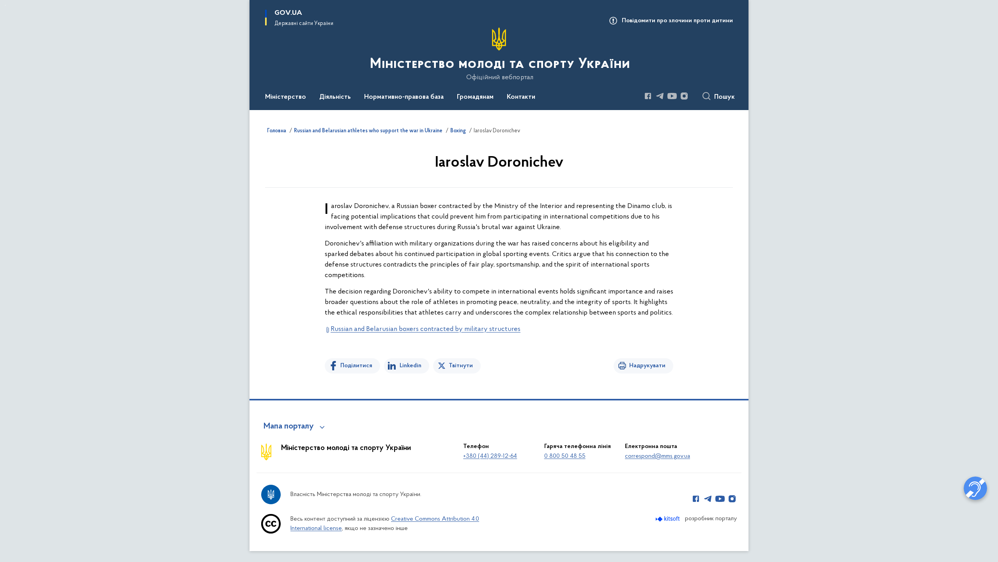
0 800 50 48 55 (565, 456)
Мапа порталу (289, 426)
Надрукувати (647, 366)
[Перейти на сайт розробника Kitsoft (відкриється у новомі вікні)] (668, 519)
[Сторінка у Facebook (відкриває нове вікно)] (648, 96)
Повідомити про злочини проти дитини (677, 21)
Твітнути (461, 366)
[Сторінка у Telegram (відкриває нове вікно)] (660, 96)
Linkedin (410, 366)
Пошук (724, 97)
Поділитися (356, 366)
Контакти (521, 97)
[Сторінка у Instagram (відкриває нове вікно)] (684, 96)
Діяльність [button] (335, 97)
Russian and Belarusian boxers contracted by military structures (425, 329)
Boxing (458, 131)
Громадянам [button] (475, 97)
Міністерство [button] (285, 97)
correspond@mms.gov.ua (657, 456)
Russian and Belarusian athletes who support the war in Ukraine (368, 131)
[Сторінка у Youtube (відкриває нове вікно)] (672, 96)
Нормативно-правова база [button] (404, 97)
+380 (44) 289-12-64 (490, 456)
